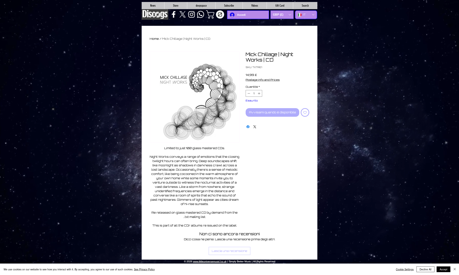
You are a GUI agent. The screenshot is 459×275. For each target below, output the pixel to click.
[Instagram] (191, 14)
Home (154, 38)
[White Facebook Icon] (173, 14)
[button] (216, 14)
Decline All (425, 269)
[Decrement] (248, 93)
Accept (443, 269)
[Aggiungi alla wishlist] (305, 112)
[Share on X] (255, 127)
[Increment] (259, 93)
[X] (182, 14)
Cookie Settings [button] (405, 269)
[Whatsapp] (200, 14)
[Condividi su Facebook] (248, 127)
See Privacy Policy (144, 269)
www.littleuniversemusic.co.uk (209, 261)
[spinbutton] (254, 93)
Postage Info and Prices (263, 79)
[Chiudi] (455, 269)
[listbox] (282, 14)
